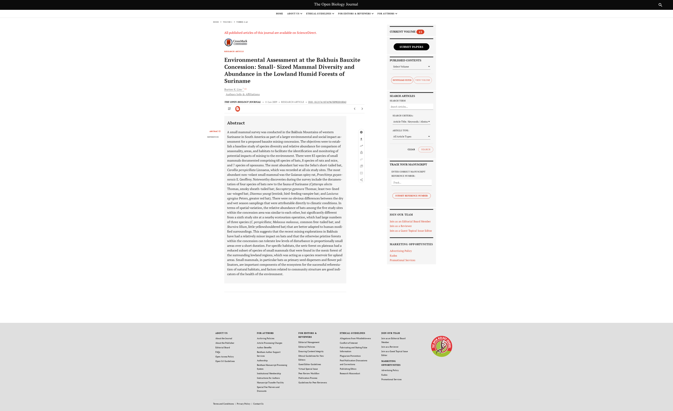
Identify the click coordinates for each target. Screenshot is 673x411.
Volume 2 (227, 22)
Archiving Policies (265, 338)
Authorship (262, 360)
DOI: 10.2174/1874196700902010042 (327, 102)
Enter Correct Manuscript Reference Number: (409, 173)
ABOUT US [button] (293, 13)
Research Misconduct (350, 373)
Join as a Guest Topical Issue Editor (411, 230)
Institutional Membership (269, 373)
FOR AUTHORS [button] (386, 13)
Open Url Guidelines (225, 361)
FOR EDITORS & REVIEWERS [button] (354, 13)
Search (425, 149)
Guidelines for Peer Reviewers (312, 382)
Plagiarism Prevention (350, 356)
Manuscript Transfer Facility (270, 382)
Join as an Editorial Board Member (410, 221)
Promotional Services (402, 260)
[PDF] (237, 109)
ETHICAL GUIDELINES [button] (318, 13)
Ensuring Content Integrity (311, 351)
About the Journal (223, 338)
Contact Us (258, 403)
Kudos (393, 255)
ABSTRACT (214, 131)
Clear (411, 149)
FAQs (217, 352)
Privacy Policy (243, 403)
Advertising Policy (401, 251)
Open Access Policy (224, 356)
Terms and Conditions (223, 403)
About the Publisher (224, 343)
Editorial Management (308, 342)
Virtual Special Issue (308, 369)
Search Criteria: (403, 115)
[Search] (660, 5)
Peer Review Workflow (308, 373)
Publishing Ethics (348, 369)
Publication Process (307, 378)
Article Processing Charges (269, 343)
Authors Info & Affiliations (243, 94)
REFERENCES (213, 137)
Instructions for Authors (268, 378)
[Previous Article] (354, 109)
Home (279, 13)
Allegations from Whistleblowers (355, 338)
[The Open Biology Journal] (442, 346)
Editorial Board (222, 347)
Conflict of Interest (349, 343)
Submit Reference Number (411, 195)
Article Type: (401, 130)
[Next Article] (362, 109)
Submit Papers (411, 47)
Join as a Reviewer (401, 226)
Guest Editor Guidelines (309, 364)
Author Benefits (264, 347)
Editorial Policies (306, 346)
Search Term (398, 100)
